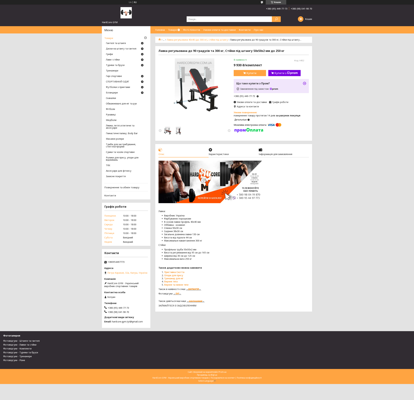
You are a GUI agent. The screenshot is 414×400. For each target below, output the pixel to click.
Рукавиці (111, 114)
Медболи (111, 120)
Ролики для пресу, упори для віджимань (122, 158)
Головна (160, 29)
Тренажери (112, 70)
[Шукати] (276, 19)
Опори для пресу (173, 275)
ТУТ (177, 293)
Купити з (280, 73)
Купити (251, 73)
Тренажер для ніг (173, 278)
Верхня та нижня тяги (176, 284)
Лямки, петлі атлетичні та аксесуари (120, 126)
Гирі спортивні (114, 76)
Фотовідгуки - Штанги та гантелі (21, 340)
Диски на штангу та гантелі (121, 49)
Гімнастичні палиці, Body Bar (122, 133)
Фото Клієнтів (191, 29)
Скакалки (111, 98)
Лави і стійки (113, 60)
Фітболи (110, 109)
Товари (172, 29)
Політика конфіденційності (249, 377)
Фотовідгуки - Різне (14, 360)
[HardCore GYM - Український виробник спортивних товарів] (126, 12)
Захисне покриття (116, 176)
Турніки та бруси (115, 65)
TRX (108, 165)
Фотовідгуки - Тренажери (17, 356)
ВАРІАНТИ (193, 289)
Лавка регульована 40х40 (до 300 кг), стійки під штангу (197, 39)
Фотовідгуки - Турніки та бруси (20, 352)
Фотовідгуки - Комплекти (17, 348)
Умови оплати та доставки (219, 29)
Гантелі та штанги (116, 43)
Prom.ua (222, 372)
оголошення (195, 301)
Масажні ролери (115, 139)
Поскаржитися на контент (223, 377)
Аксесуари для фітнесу (118, 171)
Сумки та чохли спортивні (120, 152)
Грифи (109, 54)
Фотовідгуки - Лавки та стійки (19, 344)
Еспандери (112, 92)
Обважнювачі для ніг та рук (121, 103)
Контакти (245, 29)
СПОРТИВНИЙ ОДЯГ (117, 81)
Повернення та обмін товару (121, 187)
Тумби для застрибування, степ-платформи (121, 145)
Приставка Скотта (174, 272)
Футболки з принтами (118, 87)
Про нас (258, 29)
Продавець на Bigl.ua (207, 374)
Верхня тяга (171, 281)
